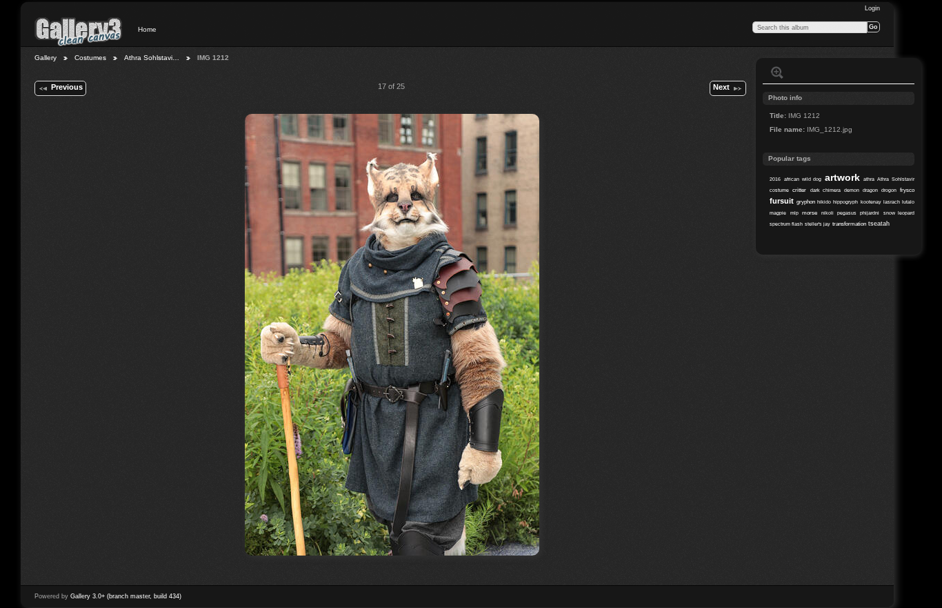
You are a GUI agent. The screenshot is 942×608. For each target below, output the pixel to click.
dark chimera (825, 190)
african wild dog (802, 179)
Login (872, 8)
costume (779, 190)
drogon (888, 190)
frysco (907, 190)
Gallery (45, 57)
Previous (67, 87)
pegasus (846, 212)
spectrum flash (786, 224)
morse (809, 213)
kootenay (871, 201)
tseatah (879, 223)
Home (147, 29)
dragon (870, 190)
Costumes (90, 57)
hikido (824, 201)
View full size (777, 72)
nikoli (827, 212)
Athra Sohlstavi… (151, 57)
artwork (842, 177)
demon (851, 190)
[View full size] (391, 335)
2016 (775, 179)
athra (868, 179)
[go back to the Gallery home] (78, 31)
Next (721, 87)
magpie (778, 212)
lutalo (908, 201)
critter (799, 190)
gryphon (805, 202)
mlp (794, 212)
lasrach (891, 201)
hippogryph (845, 201)
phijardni (869, 212)
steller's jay (817, 224)
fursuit (782, 201)
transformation (849, 224)
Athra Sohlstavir (895, 179)
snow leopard (898, 212)
